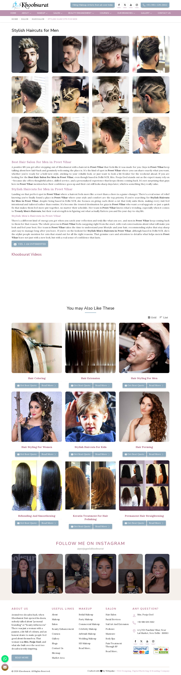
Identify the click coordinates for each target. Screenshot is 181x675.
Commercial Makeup (89, 624)
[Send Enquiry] (4, 667)
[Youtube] (130, 4)
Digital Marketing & (141, 671)
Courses (104, 13)
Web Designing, (124, 671)
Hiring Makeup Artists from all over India (93, 4)
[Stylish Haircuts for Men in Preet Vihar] (30, 54)
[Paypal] (140, 650)
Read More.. (85, 648)
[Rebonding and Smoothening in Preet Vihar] (37, 485)
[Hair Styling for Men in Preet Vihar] (144, 348)
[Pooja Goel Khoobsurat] (24, 573)
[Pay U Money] (161, 650)
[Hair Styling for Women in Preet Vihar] (37, 417)
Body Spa (110, 638)
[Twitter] (124, 4)
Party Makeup (86, 619)
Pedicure (110, 629)
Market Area (58, 657)
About (25, 13)
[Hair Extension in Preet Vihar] (90, 348)
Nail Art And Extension (117, 624)
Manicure (110, 633)
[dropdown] (30, 13)
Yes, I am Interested (31, 244)
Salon (56, 13)
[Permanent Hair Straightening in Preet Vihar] (144, 485)
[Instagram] (136, 4)
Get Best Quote (28, 385)
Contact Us (164, 13)
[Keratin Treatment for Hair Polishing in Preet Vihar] (90, 485)
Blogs (54, 643)
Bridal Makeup (86, 614)
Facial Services (113, 619)
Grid (153, 317)
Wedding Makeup (87, 638)
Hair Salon (38, 19)
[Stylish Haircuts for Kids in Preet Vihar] (90, 417)
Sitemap (56, 653)
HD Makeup (84, 643)
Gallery (145, 13)
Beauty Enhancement (79, 13)
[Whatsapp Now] (4, 658)
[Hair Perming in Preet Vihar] (144, 417)
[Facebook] (119, 4)
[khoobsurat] (37, 5)
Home (13, 13)
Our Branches (125, 13)
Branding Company (160, 671)
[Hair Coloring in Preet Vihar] (37, 348)
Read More (48, 385)
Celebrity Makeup (88, 629)
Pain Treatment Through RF (114, 645)
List (165, 317)
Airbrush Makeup (87, 633)
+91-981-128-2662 (156, 4)
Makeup (41, 13)
